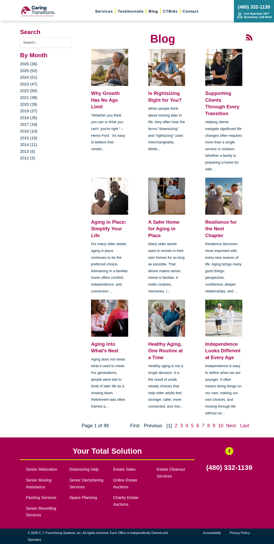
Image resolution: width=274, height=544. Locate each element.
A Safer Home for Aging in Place (163, 228)
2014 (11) (28, 144)
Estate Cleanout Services (171, 472)
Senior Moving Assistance (38, 483)
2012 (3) (27, 158)
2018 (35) (28, 118)
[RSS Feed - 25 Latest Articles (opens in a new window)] (249, 37)
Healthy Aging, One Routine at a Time (165, 350)
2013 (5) (27, 151)
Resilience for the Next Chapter (221, 228)
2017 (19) (28, 124)
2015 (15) (28, 138)
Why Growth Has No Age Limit (105, 100)
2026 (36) (28, 64)
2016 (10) (28, 131)
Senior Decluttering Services (86, 483)
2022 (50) (28, 91)
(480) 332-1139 (229, 467)
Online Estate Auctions (125, 483)
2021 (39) (28, 97)
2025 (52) (28, 71)
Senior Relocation (41, 469)
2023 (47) (28, 84)
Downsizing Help (84, 469)
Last (244, 425)
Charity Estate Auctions (125, 501)
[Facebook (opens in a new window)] (229, 451)
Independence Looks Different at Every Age (223, 350)
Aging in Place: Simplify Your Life (108, 228)
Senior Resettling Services (41, 511)
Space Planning (83, 497)
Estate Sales (124, 469)
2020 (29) (28, 104)
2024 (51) (28, 77)
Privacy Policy (240, 533)
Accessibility (212, 533)
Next (231, 425)
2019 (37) (28, 111)
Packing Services (41, 497)
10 (220, 425)
